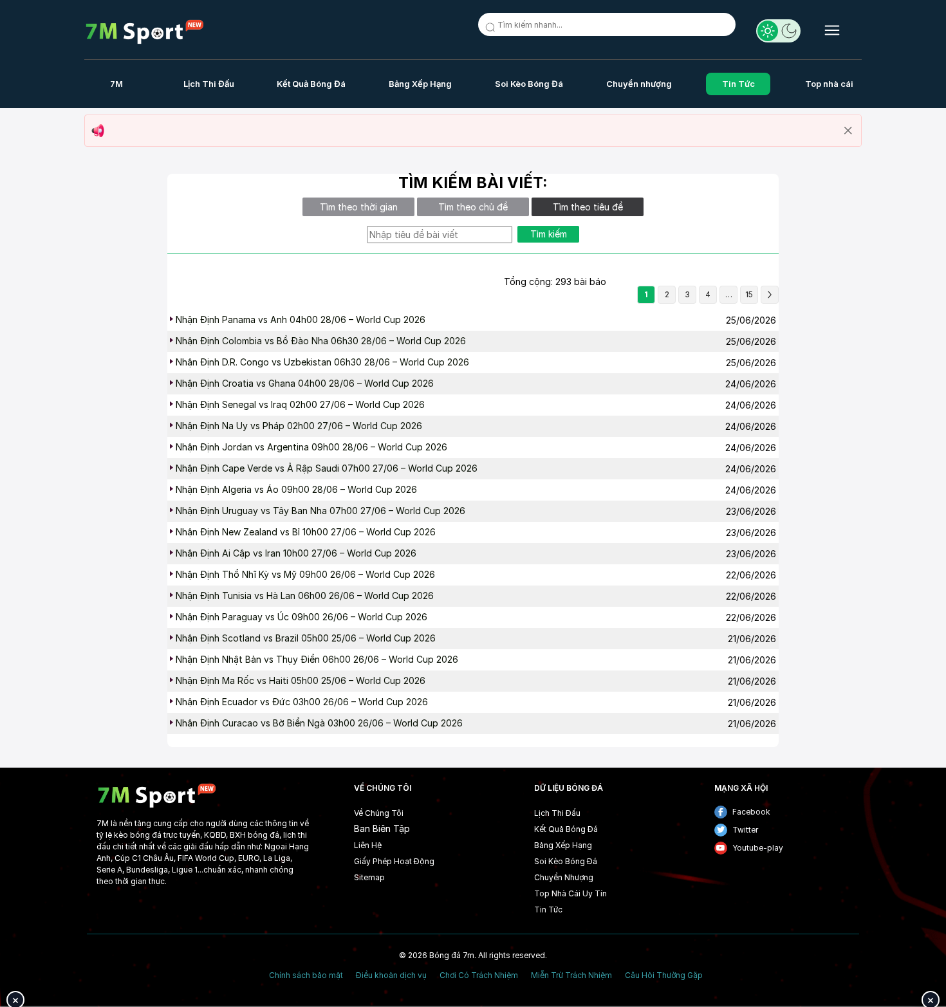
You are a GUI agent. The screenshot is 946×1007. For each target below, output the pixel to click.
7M (116, 84)
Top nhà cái (829, 84)
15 (749, 294)
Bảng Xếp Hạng (420, 84)
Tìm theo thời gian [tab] (359, 206)
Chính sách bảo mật (306, 975)
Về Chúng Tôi (378, 813)
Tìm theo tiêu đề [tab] (588, 206)
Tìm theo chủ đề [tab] (473, 206)
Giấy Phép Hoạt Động (394, 861)
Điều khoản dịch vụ (391, 975)
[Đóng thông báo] (848, 130)
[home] (144, 31)
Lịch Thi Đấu (208, 84)
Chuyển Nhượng (563, 877)
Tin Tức (738, 84)
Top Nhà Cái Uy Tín (570, 893)
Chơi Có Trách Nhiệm (479, 975)
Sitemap (369, 877)
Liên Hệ (368, 845)
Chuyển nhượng (639, 84)
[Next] (770, 295)
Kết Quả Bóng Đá (311, 84)
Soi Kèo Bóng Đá (529, 84)
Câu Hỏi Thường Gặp (664, 975)
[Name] (492, 29)
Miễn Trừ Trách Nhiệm (571, 975)
